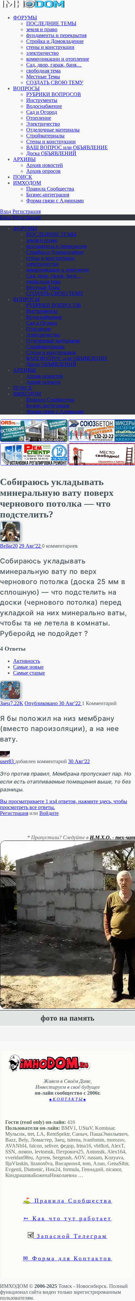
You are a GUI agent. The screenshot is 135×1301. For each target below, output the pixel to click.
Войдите (49, 813)
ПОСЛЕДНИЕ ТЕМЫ (51, 23)
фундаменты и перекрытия (56, 35)
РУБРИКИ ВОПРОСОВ (53, 94)
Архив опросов (43, 171)
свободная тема (43, 70)
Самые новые (28, 667)
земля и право (41, 29)
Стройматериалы (45, 135)
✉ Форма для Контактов (67, 1258)
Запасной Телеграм (70, 1236)
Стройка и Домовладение (55, 41)
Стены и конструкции (51, 141)
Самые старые (29, 673)
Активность (26, 661)
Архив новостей (44, 165)
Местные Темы (43, 76)
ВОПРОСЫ (26, 88)
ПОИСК (22, 177)
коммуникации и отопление (57, 59)
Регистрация (26, 211)
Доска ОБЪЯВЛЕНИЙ (51, 153)
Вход (5, 211)
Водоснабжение (44, 106)
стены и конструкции (50, 47)
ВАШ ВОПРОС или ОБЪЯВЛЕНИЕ (67, 147)
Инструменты (41, 100)
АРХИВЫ (24, 159)
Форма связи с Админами (55, 200)
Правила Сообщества (50, 189)
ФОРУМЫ (25, 17)
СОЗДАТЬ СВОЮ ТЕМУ (54, 82)
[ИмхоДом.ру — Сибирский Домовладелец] (33, 6)
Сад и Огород (41, 112)
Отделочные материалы (53, 129)
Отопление (38, 118)
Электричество (43, 124)
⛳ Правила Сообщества (67, 1200)
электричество (42, 53)
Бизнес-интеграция (47, 194)
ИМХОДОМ (27, 183)
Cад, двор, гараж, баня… (54, 65)
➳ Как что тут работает (67, 1218)
